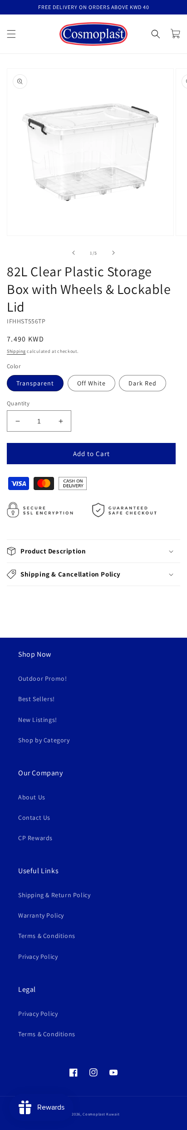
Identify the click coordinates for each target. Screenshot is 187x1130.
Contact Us (34, 817)
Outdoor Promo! (42, 678)
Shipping (16, 351)
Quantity (18, 403)
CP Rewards (35, 838)
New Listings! (37, 720)
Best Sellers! (36, 699)
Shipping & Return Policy (54, 895)
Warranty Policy (41, 915)
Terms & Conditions (46, 936)
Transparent (35, 383)
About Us (31, 797)
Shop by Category (44, 740)
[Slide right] (113, 253)
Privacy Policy (38, 956)
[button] (11, 34)
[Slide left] (74, 253)
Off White (91, 383)
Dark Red (142, 383)
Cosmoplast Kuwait (101, 1113)
